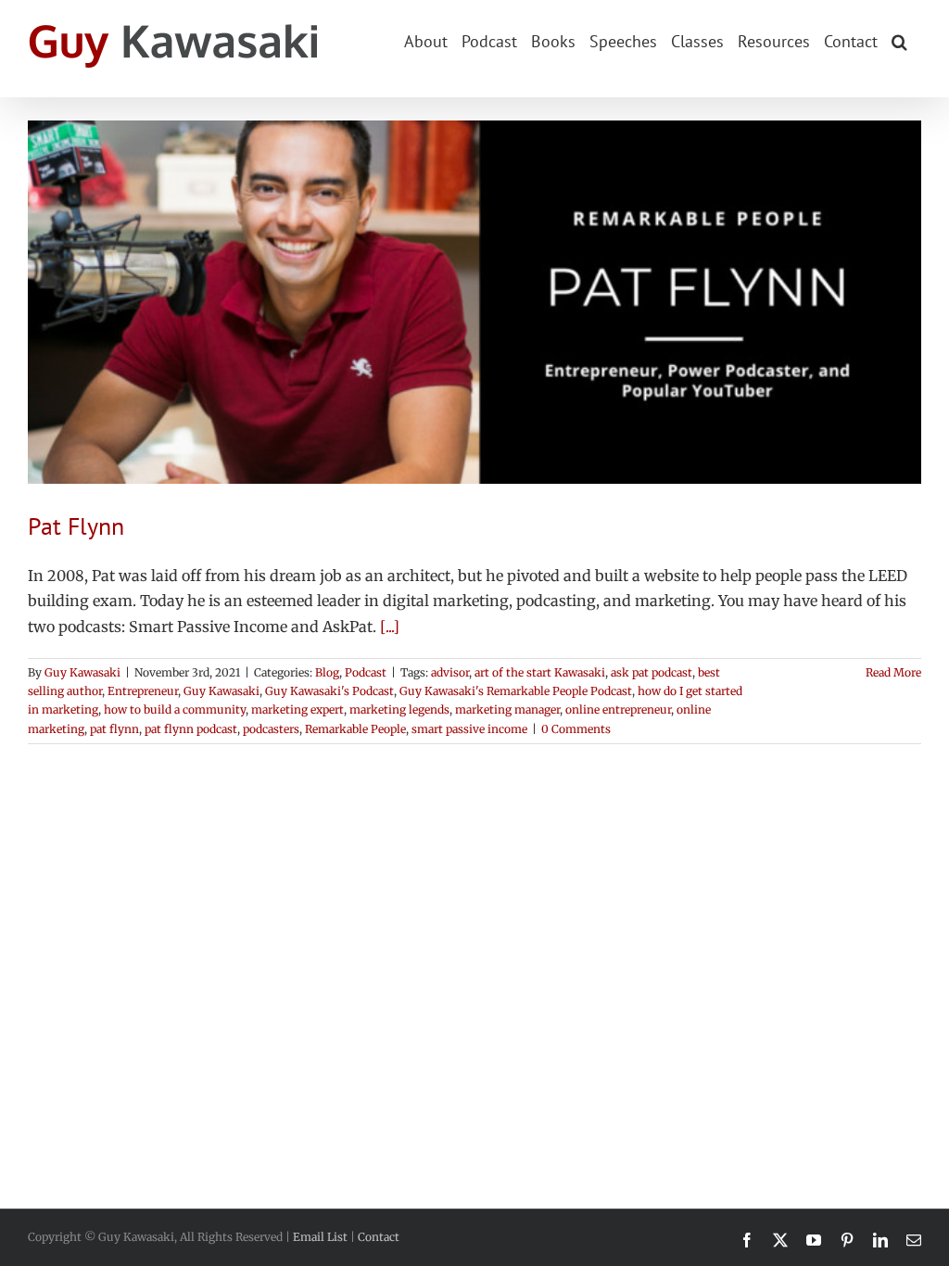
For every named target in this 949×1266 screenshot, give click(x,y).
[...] (389, 626)
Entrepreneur (143, 691)
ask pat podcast (651, 672)
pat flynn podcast (191, 729)
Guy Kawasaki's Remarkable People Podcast (515, 691)
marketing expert (297, 709)
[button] (899, 40)
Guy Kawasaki (82, 672)
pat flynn (114, 729)
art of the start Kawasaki (539, 672)
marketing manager (507, 709)
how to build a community (175, 709)
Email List (320, 1237)
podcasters (271, 729)
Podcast (365, 672)
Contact (378, 1237)
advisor (450, 672)
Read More (893, 672)
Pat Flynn (76, 526)
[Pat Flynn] (474, 302)
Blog (327, 672)
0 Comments (576, 729)
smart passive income (469, 729)
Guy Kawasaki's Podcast (329, 691)
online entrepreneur (618, 709)
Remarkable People (355, 729)
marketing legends (399, 709)
